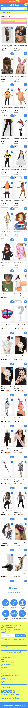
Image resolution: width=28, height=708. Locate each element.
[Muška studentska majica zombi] (20, 500)
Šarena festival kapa (6, 324)
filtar (5, 20)
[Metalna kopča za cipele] (7, 562)
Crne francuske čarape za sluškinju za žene (6, 46)
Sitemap (3, 681)
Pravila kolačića (5, 678)
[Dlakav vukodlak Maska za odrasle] (7, 66)
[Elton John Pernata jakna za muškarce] (7, 345)
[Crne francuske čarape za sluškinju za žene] (7, 35)
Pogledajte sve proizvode (14, 592)
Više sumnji (4, 667)
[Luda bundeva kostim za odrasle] (7, 97)
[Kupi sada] (12, 53)
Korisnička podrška (15, 647)
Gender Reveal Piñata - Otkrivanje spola (20, 325)
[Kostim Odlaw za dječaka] (7, 159)
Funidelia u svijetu (5, 673)
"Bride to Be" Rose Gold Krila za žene (6, 387)
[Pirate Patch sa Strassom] (20, 35)
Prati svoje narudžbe (15, 652)
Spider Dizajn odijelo (6, 417)
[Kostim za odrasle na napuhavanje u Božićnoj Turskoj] (20, 97)
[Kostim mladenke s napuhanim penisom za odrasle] (20, 283)
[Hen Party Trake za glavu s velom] (20, 531)
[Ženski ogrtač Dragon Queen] (7, 438)
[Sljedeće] (18, 588)
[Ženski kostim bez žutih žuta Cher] (7, 221)
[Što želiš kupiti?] (2, 5)
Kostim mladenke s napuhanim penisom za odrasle (20, 294)
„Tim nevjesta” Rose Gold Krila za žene (20, 356)
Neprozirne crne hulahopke (5, 139)
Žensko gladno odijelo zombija (19, 480)
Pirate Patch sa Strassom (20, 45)
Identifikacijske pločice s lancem (7, 294)
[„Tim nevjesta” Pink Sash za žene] (20, 438)
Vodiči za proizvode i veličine (8, 662)
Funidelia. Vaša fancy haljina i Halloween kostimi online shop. (14, 5)
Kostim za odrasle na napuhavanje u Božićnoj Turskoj (20, 108)
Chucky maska (18, 231)
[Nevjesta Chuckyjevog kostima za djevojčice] (20, 159)
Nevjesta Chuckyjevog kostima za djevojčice (20, 170)
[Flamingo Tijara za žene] (20, 407)
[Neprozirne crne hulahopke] (7, 128)
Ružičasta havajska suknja (19, 263)
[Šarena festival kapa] (7, 314)
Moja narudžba (5, 661)
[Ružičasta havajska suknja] (20, 252)
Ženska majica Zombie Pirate (6, 511)
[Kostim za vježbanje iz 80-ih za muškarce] (20, 190)
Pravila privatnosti (6, 676)
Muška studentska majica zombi (19, 511)
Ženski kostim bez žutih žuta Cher (6, 232)
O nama (3, 682)
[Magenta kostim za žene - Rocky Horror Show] (20, 128)
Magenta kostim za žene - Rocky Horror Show (20, 139)
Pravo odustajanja (6, 679)
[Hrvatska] (2, 691)
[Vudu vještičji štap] (7, 469)
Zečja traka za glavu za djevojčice (20, 77)
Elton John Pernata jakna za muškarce (7, 356)
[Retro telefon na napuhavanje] (7, 531)
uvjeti (5, 640)
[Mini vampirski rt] (7, 252)
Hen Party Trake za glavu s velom (20, 542)
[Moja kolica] (25, 4)
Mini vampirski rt (5, 262)
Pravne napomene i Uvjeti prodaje (10, 675)
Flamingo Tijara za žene (20, 417)
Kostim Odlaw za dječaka (7, 169)
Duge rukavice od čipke (20, 573)
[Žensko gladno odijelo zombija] (20, 469)
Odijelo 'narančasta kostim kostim (6, 201)
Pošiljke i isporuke (5, 664)
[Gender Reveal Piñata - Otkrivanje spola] (20, 314)
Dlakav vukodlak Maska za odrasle (7, 77)
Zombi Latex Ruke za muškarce (19, 387)
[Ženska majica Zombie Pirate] (7, 500)
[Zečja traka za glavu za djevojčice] (20, 66)
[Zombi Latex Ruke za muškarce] (20, 376)
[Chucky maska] (20, 221)
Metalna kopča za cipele (7, 573)
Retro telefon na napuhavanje (5, 542)
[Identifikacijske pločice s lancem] (7, 283)
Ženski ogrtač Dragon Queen (6, 449)
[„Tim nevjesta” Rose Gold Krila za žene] (20, 345)
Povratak (3, 665)
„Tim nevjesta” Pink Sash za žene (20, 449)
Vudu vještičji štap (5, 480)
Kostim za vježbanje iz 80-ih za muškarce (19, 201)
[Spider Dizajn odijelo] (7, 407)
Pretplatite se (20, 635)
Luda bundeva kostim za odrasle (7, 108)
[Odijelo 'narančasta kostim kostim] (7, 190)
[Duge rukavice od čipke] (20, 562)
